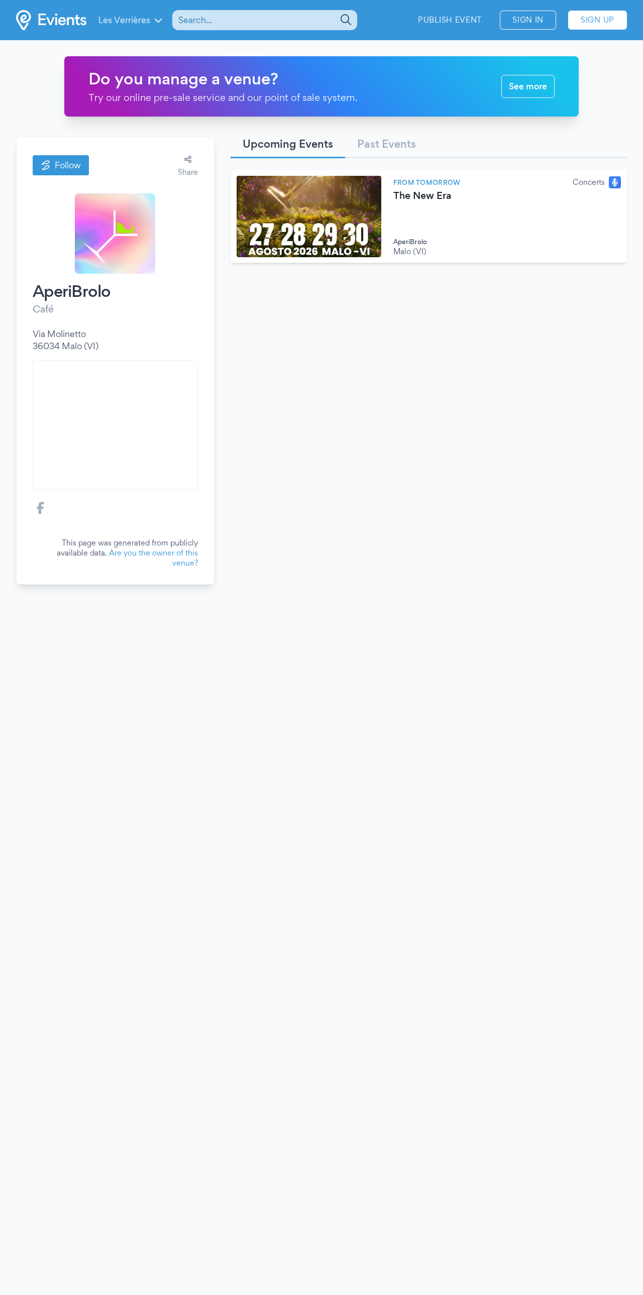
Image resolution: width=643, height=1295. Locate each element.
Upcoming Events (288, 143)
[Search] (345, 20)
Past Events (386, 143)
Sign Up (597, 20)
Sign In (528, 20)
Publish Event (450, 20)
